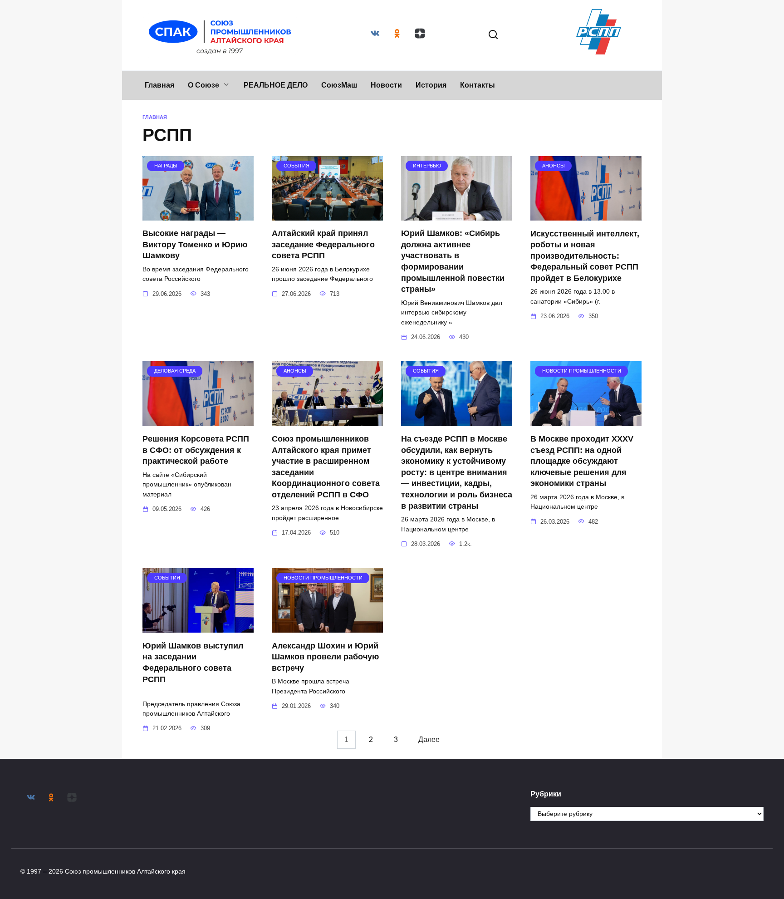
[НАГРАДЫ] (198, 215)
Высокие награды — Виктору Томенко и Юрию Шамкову (194, 244)
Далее (429, 739)
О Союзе (203, 85)
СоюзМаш (339, 85)
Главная (159, 85)
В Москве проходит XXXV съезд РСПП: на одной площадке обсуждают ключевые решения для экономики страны (581, 461)
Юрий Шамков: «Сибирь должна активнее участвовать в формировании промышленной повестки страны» (453, 261)
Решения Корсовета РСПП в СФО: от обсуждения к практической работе (195, 450)
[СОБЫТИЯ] (327, 215)
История (431, 85)
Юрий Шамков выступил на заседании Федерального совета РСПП (197, 668)
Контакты (477, 85)
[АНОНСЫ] (586, 215)
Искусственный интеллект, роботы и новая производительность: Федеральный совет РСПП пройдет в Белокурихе (584, 256)
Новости (386, 85)
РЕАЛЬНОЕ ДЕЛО (276, 85)
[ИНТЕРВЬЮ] (456, 215)
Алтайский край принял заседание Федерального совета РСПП (323, 244)
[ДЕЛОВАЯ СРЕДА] (198, 420)
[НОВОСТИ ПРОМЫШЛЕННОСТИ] (586, 420)
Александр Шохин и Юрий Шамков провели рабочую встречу (325, 656)
